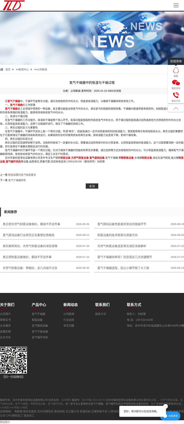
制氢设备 (37, 319)
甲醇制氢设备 (37, 403)
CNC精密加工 (14, 415)
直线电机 (59, 411)
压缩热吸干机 (99, 411)
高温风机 (85, 411)
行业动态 (68, 319)
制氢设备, (152, 399)
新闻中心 (24, 69)
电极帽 (18, 411)
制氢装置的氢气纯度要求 (22, 174)
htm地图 (14, 407)
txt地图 (23, 407)
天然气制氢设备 (169, 399)
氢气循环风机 (40, 337)
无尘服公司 (72, 411)
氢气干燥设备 (40, 331)
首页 (7, 69)
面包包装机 (29, 411)
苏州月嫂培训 (45, 411)
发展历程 (5, 331)
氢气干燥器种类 (17, 180)
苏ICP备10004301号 (93, 399)
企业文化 (5, 337)
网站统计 (5, 422)
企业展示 (5, 325)
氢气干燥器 (38, 313)
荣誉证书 (5, 319)
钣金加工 (29, 415)
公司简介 (5, 313)
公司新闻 (42, 69)
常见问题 (68, 325)
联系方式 (100, 313)
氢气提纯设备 (40, 325)
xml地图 (4, 407)
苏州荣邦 (66, 399)
